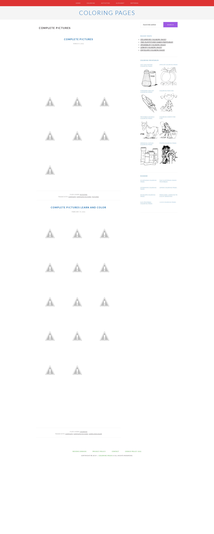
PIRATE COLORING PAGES (168, 143)
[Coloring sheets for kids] (169, 138)
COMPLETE (72, 196)
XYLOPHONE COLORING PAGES (153, 40)
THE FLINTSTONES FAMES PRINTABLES (156, 42)
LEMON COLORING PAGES (151, 47)
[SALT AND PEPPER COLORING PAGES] (149, 86)
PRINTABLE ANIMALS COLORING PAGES (147, 117)
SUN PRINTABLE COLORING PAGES (146, 202)
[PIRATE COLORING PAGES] (169, 163)
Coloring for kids (167, 90)
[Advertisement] (78, 63)
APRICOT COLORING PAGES (169, 64)
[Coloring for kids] (169, 111)
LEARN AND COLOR (95, 434)
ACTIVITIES (83, 194)
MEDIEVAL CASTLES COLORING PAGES (147, 143)
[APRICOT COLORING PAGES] (169, 85)
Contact (115, 451)
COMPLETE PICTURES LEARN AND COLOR (78, 207)
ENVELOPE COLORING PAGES (152, 50)
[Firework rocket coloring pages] (149, 112)
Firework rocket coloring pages (147, 91)
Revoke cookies (79, 451)
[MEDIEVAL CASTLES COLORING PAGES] (149, 165)
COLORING (83, 431)
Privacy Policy (99, 451)
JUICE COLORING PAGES (168, 202)
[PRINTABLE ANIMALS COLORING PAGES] (149, 138)
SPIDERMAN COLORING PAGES (153, 45)
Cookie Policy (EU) (133, 451)
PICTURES (95, 196)
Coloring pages (107, 12)
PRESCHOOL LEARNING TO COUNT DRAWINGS (168, 195)
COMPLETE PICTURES (78, 39)
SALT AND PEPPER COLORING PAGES (146, 65)
